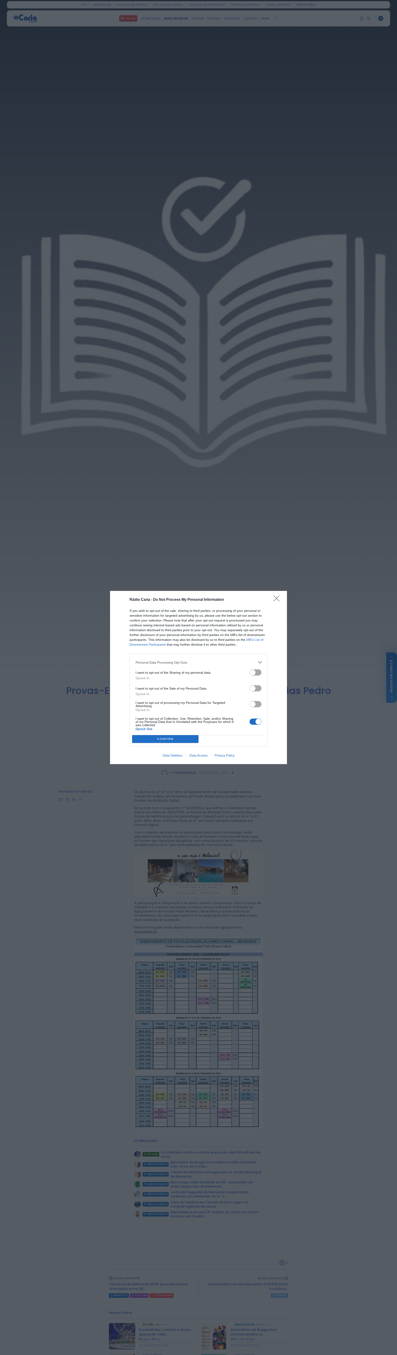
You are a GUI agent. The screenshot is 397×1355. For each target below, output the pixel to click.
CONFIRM (165, 739)
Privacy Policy (225, 755)
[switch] (255, 672)
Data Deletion (172, 755)
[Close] (278, 600)
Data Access (198, 755)
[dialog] (198, 677)
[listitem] (198, 662)
